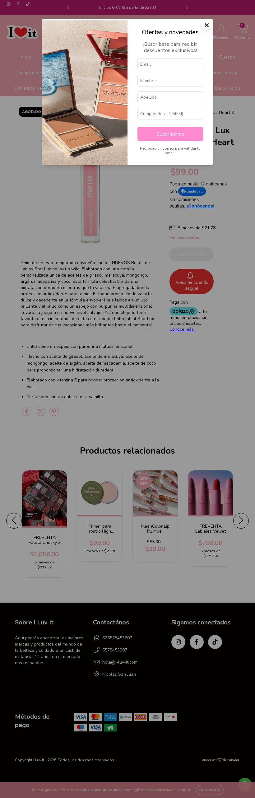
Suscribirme (170, 134)
